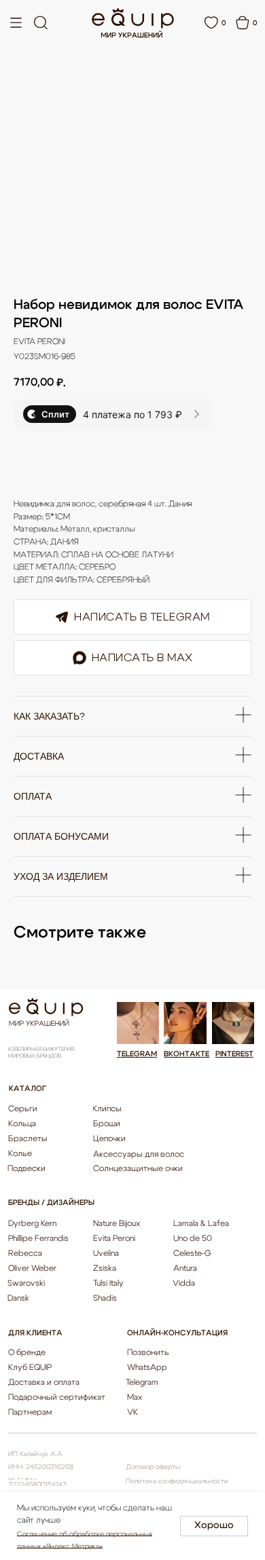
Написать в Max (142, 657)
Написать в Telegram (142, 617)
